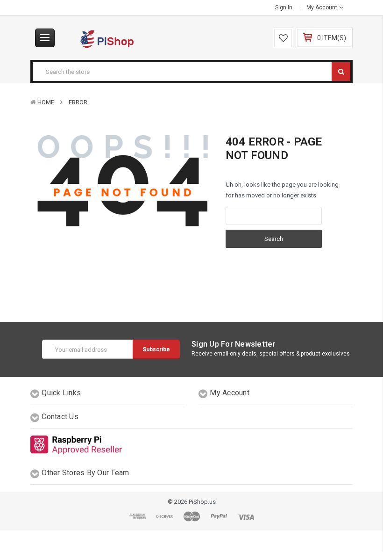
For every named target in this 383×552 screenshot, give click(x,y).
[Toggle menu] (45, 38)
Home (45, 102)
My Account (322, 7)
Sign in (283, 7)
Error (78, 102)
